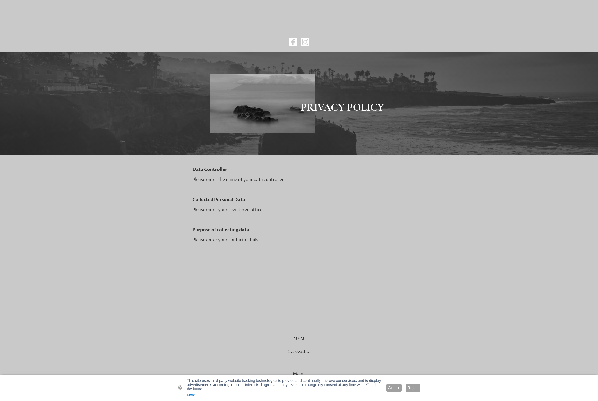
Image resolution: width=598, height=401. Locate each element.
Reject (413, 388)
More (191, 395)
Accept (394, 388)
